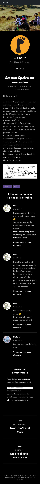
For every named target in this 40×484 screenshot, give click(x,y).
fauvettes (7, 186)
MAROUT (20, 58)
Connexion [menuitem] (4, 2)
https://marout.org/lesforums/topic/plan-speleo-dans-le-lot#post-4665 (24, 235)
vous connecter (23, 379)
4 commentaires (22, 89)
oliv (15, 206)
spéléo (16, 186)
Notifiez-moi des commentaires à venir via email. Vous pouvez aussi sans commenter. (20, 395)
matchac (13, 86)
